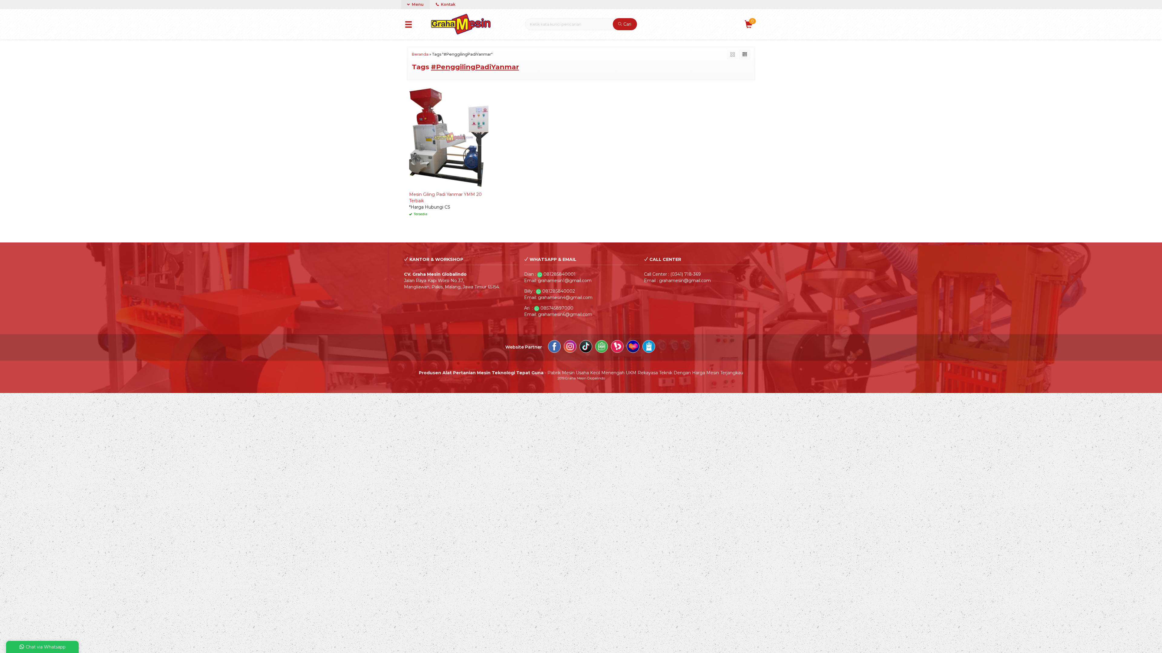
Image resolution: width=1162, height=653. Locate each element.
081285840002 (558, 291)
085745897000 (556, 308)
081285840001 (559, 274)
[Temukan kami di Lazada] (633, 347)
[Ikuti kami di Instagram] (570, 347)
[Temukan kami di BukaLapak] (617, 347)
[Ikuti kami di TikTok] (585, 347)
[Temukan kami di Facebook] (554, 347)
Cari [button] (626, 24)
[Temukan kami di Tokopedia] (601, 347)
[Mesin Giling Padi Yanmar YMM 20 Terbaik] (448, 137)
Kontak (447, 4)
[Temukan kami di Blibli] (648, 347)
